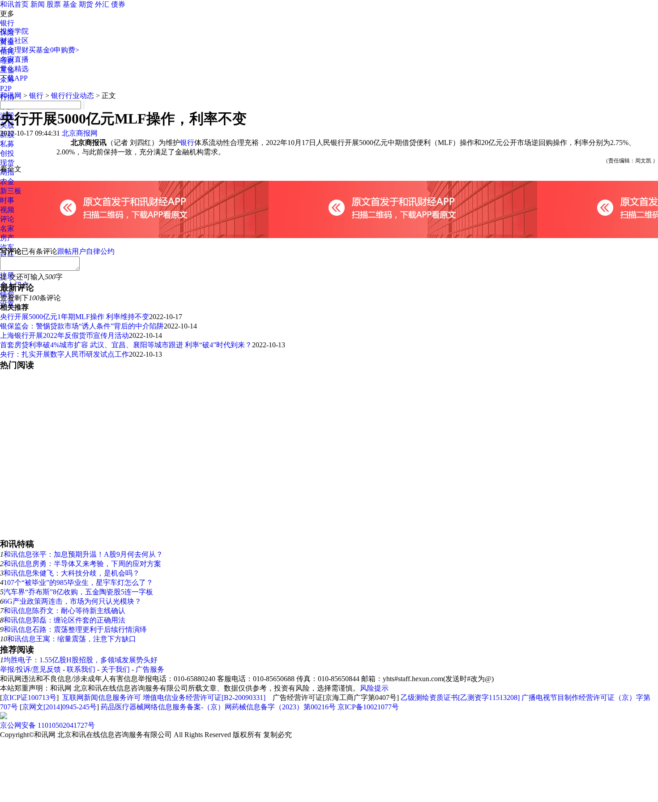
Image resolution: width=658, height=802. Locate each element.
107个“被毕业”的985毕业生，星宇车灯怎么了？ (78, 582)
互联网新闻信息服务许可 (101, 697)
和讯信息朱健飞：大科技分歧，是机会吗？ (72, 573)
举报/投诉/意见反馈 (30, 669)
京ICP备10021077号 (368, 707)
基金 (70, 4)
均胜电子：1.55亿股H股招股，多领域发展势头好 (81, 660)
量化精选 (14, 69)
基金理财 (14, 50)
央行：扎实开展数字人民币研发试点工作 (64, 354)
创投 (7, 153)
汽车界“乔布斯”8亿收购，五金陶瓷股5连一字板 (78, 592)
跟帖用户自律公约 (86, 251)
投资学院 (14, 31)
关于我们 (115, 669)
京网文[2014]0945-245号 (59, 707)
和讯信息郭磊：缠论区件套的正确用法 (64, 620)
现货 (7, 162)
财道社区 (14, 40)
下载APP (14, 78)
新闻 (37, 4)
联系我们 (81, 669)
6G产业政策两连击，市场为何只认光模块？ (72, 601)
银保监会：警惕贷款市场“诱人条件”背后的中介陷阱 (82, 326)
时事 (7, 200)
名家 (7, 228)
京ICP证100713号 (29, 697)
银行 (7, 23)
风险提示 (374, 688)
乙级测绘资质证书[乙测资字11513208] (460, 697)
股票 (54, 4)
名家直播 (14, 59)
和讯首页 (14, 4)
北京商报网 (80, 133)
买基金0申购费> (54, 50)
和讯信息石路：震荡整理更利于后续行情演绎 (75, 629)
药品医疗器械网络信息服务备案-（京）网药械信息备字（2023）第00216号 (218, 707)
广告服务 (150, 669)
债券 (118, 4)
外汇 (102, 4)
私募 (7, 144)
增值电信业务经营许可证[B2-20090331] (204, 697)
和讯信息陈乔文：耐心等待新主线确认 (64, 610)
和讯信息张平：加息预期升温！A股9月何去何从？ (83, 554)
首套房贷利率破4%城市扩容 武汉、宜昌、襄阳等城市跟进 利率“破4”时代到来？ (126, 345)
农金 (7, 181)
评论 (7, 219)
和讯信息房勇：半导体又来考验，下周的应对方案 (82, 563)
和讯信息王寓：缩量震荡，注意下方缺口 (71, 639)
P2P (6, 88)
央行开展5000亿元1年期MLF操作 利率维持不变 (74, 316)
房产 (7, 238)
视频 (7, 209)
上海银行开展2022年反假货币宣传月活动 (64, 335)
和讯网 (10, 95)
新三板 (10, 191)
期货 (86, 4)
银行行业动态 (72, 95)
